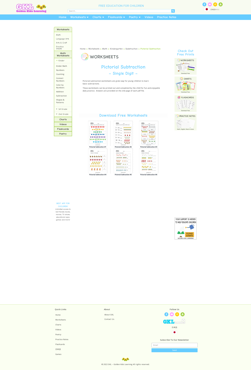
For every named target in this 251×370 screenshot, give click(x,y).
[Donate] (221, 4)
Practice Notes (166, 17)
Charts (97, 17)
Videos (149, 17)
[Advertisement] (63, 168)
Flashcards (115, 17)
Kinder (62, 61)
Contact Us (109, 319)
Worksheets (78, 17)
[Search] (173, 11)
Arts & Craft (61, 43)
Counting (60, 74)
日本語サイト (215, 9)
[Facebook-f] (204, 4)
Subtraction (61, 96)
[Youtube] (210, 4)
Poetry (133, 17)
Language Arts (62, 39)
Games (58, 354)
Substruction (132, 49)
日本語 (58, 349)
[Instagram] (215, 4)
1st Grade (63, 109)
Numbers (60, 70)
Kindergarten (116, 49)
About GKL (109, 314)
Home (62, 17)
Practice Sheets (60, 48)
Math (58, 35)
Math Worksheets (63, 54)
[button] (63, 60)
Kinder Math (61, 66)
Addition (60, 91)
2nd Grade (63, 114)
